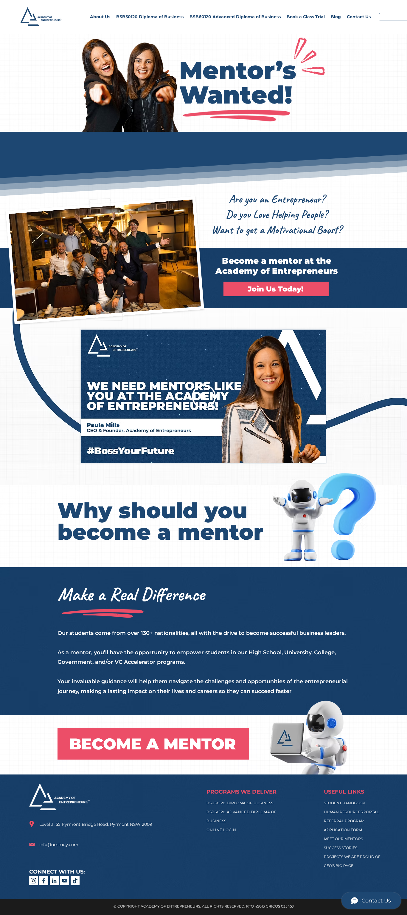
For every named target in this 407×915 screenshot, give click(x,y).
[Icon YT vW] (64, 880)
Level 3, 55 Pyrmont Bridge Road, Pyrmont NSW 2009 (95, 824)
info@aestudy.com (58, 844)
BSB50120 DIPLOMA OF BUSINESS (240, 803)
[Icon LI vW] (54, 880)
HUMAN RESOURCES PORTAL (351, 812)
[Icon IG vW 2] (33, 880)
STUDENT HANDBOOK (344, 803)
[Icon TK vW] (75, 880)
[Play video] (204, 396)
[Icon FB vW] (43, 880)
